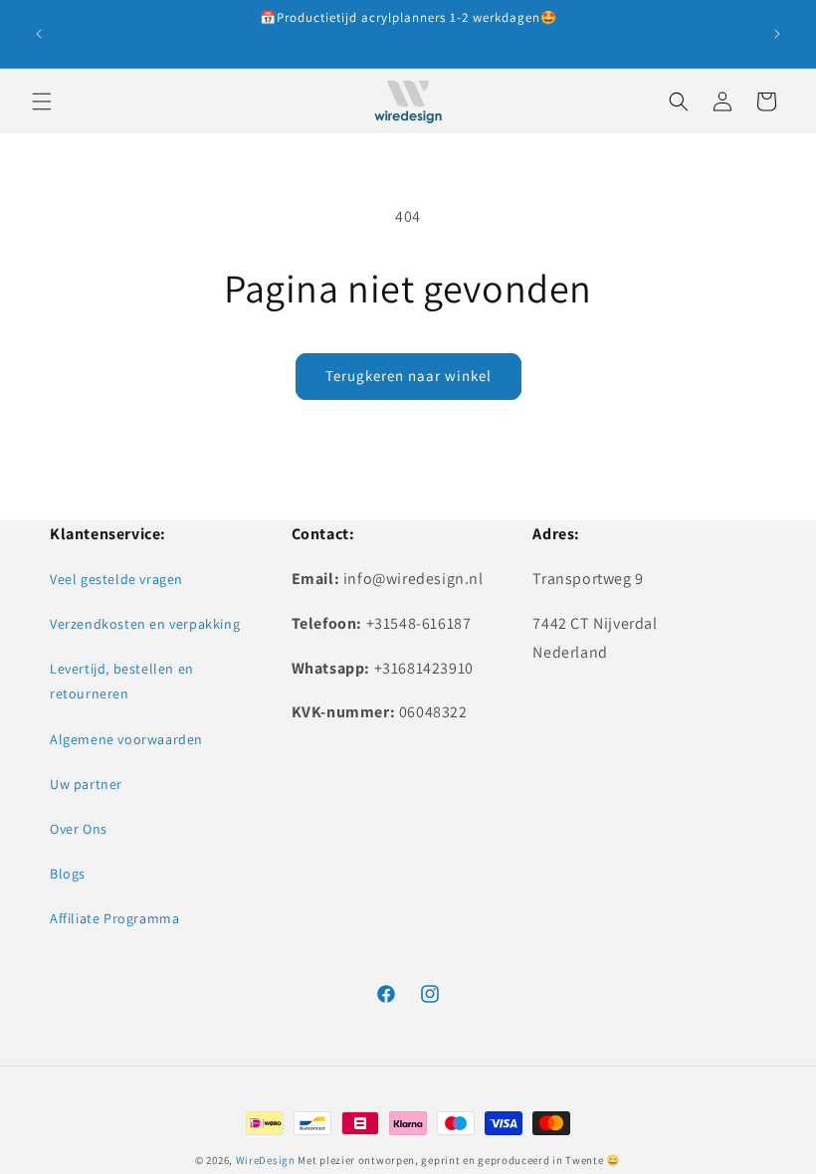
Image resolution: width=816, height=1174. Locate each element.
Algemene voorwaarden (126, 739)
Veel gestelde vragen (116, 579)
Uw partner (86, 784)
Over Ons (78, 829)
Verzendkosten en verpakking (145, 624)
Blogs (68, 873)
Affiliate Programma (114, 918)
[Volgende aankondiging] (777, 34)
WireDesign (266, 1160)
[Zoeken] (679, 101)
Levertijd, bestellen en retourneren (122, 681)
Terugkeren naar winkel (408, 375)
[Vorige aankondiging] (39, 34)
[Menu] (42, 101)
